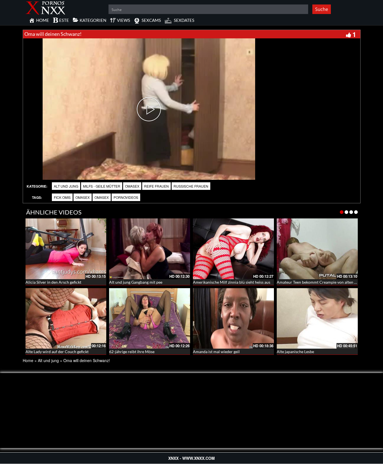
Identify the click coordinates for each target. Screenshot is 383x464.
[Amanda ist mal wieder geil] (233, 318)
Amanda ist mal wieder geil (216, 351)
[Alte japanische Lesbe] (317, 318)
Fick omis (62, 197)
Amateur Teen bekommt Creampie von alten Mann (320, 282)
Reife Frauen (156, 186)
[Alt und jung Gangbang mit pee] (149, 248)
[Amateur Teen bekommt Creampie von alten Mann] (317, 248)
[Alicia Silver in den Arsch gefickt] (66, 248)
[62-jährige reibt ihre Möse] (149, 318)
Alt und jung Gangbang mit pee (135, 282)
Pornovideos (126, 197)
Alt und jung (66, 186)
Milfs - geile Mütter (101, 186)
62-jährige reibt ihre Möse (131, 351)
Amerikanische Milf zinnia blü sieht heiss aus (231, 282)
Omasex (132, 186)
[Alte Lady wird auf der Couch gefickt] (66, 318)
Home (28, 360)
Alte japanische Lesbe (295, 351)
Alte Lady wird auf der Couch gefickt (57, 351)
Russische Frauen (191, 186)
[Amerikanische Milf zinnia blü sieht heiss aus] (233, 248)
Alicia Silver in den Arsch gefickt (53, 282)
